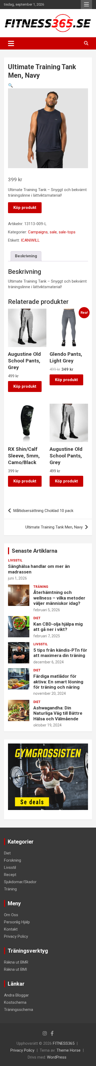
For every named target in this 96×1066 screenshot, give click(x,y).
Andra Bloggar (16, 995)
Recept (10, 874)
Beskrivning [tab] (26, 256)
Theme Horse (69, 1050)
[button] (10, 85)
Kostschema (15, 1002)
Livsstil (15, 560)
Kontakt (11, 929)
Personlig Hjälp (17, 922)
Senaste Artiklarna (34, 551)
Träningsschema (18, 1009)
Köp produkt (24, 207)
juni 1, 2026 (17, 578)
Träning (40, 587)
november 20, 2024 (49, 693)
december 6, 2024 (48, 662)
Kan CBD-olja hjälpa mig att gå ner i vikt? (58, 626)
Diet (37, 618)
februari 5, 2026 (46, 610)
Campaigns (38, 232)
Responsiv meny (86, 4)
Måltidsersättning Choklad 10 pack (43, 510)
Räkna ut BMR (16, 962)
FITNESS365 (63, 1043)
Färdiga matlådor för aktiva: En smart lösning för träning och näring (58, 682)
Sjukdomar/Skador (20, 881)
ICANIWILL (30, 240)
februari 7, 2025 (46, 636)
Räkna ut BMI (15, 969)
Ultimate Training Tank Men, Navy (54, 527)
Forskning (12, 860)
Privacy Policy (16, 936)
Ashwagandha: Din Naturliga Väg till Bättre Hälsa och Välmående (57, 713)
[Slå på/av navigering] (11, 43)
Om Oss (11, 914)
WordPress (56, 1057)
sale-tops (67, 232)
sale (53, 232)
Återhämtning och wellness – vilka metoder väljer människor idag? (59, 598)
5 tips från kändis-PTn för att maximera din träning (60, 652)
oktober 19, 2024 (47, 725)
